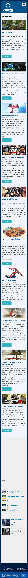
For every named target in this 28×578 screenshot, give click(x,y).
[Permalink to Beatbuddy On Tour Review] (4, 492)
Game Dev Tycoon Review (11, 239)
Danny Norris (4, 322)
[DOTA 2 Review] (14, 29)
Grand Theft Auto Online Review (13, 157)
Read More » (7, 56)
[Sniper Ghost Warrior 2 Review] (14, 403)
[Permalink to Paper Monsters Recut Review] (4, 496)
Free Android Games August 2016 (18, 528)
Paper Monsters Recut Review (15, 496)
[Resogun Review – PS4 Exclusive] (14, 71)
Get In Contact (9, 568)
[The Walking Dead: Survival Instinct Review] (14, 359)
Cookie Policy (5, 569)
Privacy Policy (22, 568)
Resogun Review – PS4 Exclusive (13, 74)
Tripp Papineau (5, 159)
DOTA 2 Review (7, 32)
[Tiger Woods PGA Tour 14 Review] (14, 317)
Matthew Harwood (5, 241)
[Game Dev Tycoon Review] (14, 236)
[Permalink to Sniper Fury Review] (4, 501)
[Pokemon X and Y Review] (14, 113)
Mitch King (4, 34)
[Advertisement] (14, 448)
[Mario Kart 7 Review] (14, 278)
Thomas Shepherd (5, 201)
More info (15, 576)
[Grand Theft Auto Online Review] (14, 154)
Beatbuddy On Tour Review (14, 492)
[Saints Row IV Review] (14, 196)
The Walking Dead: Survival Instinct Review (11, 363)
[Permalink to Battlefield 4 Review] (4, 506)
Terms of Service (16, 568)
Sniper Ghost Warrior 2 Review (12, 406)
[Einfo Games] (8, 13)
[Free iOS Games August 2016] (6, 526)
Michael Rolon (5, 75)
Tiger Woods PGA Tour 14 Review (13, 320)
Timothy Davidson (5, 282)
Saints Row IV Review (9, 199)
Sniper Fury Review (12, 501)
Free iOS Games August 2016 (17, 519)
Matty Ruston (5, 366)
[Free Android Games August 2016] (6, 534)
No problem (24, 575)
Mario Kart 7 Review (9, 280)
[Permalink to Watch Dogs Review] (4, 510)
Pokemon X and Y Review (10, 115)
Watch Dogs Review (12, 510)
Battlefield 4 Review (12, 505)
